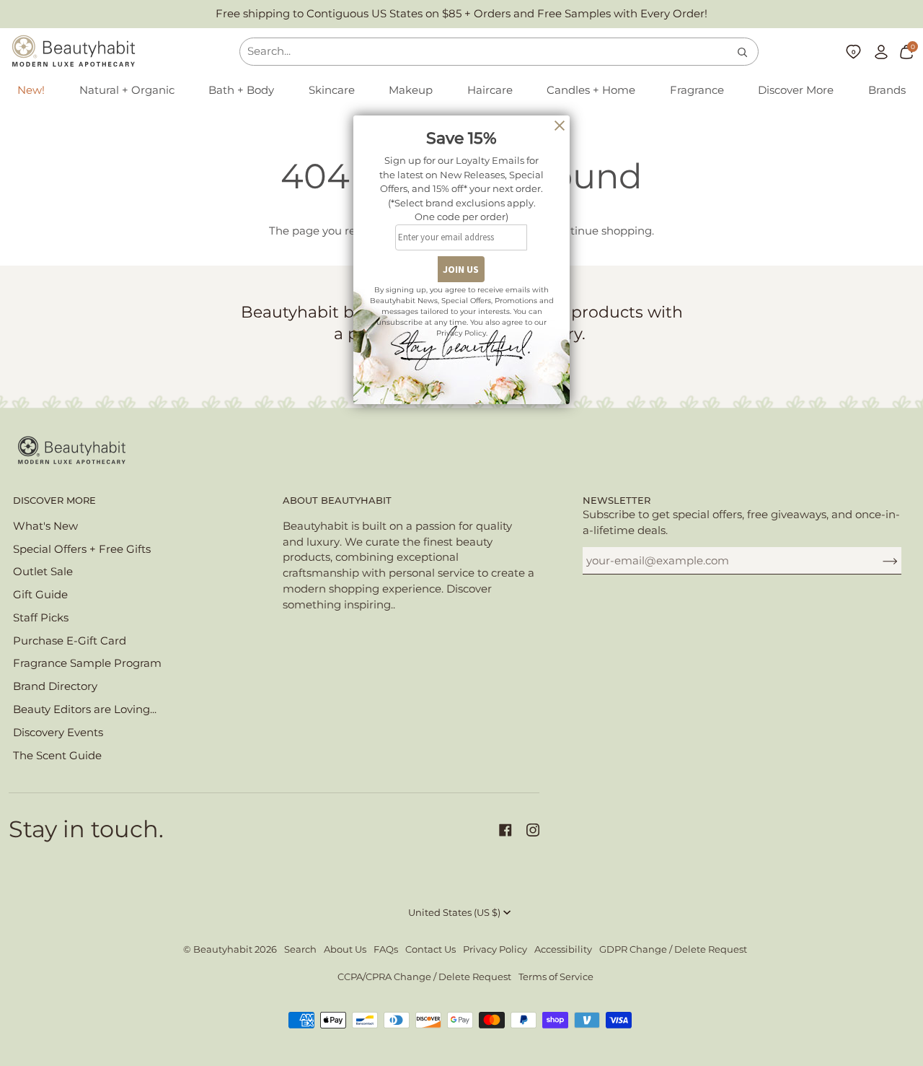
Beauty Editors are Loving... (84, 709)
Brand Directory (55, 686)
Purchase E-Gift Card (69, 640)
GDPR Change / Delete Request (673, 949)
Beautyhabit (222, 949)
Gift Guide (40, 594)
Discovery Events (58, 732)
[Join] (879, 560)
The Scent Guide (57, 755)
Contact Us (430, 949)
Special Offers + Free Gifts (82, 549)
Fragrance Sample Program (87, 663)
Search (300, 949)
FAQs (386, 949)
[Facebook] (505, 829)
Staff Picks (41, 617)
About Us (345, 949)
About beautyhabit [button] (337, 500)
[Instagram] (532, 829)
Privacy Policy (495, 949)
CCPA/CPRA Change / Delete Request (424, 976)
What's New (45, 526)
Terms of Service (555, 976)
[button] (127, 91)
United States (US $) (454, 912)
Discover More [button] (54, 500)
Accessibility (563, 949)
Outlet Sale (43, 571)
